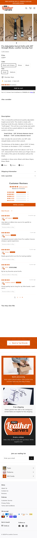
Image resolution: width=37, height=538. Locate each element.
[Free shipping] (18, 396)
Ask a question (6, 176)
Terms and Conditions (8, 505)
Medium (12, 72)
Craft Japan (5, 51)
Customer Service (6, 500)
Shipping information (9, 171)
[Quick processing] (18, 366)
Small (4, 72)
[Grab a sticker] (18, 426)
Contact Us (4, 491)
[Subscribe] (31, 458)
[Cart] (30, 8)
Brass (20, 65)
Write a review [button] (18, 205)
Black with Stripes (9, 65)
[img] (5, 216)
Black (27, 65)
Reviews (4, 493)
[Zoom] (29, 38)
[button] (5, 85)
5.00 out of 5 (23, 187)
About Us (4, 488)
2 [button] (17, 297)
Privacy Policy (5, 503)
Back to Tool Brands (20, 343)
